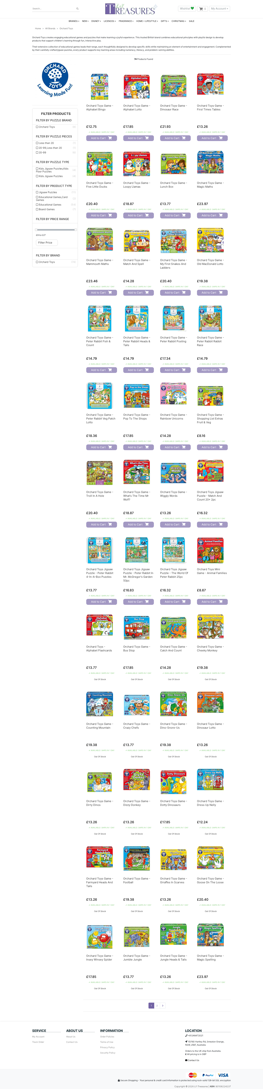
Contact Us (71, 1042)
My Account (218, 8)
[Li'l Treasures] (131, 9)
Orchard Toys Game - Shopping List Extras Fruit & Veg (210, 418)
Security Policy (107, 1052)
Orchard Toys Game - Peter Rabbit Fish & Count (99, 341)
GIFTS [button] (164, 21)
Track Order (38, 1042)
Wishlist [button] (185, 8)
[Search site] (77, 9)
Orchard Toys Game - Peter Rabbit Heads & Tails (136, 341)
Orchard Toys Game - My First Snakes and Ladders (173, 263)
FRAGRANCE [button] (125, 21)
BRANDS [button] (73, 21)
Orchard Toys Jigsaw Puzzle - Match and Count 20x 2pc (210, 495)
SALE (191, 21)
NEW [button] (84, 21)
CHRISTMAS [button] (178, 21)
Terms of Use (106, 1042)
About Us (70, 1036)
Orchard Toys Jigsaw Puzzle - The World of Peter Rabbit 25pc (174, 573)
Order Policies (107, 1036)
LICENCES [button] (109, 21)
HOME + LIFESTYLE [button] (146, 21)
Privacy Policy (107, 1047)
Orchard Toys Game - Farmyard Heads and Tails (99, 882)
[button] (55, 114)
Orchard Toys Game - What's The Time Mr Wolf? (136, 495)
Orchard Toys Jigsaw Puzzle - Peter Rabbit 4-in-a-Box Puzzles (99, 573)
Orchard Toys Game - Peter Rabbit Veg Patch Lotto (100, 418)
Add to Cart (98, 138)
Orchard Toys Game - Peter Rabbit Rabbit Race (210, 341)
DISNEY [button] (95, 21)
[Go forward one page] (163, 1006)
